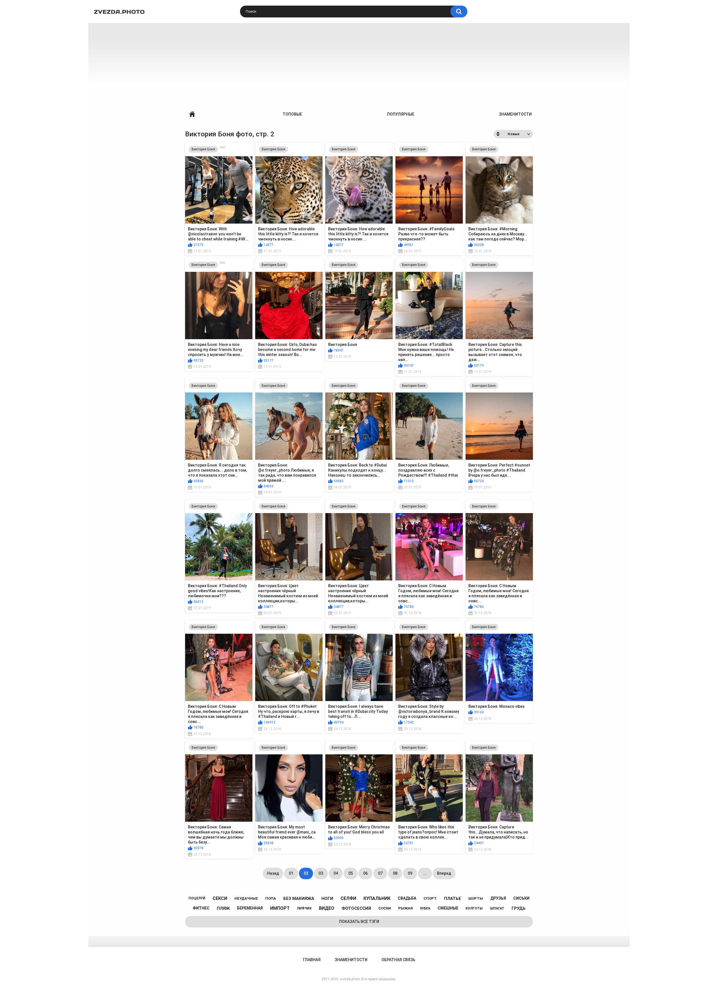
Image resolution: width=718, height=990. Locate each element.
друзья (498, 898)
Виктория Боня (203, 149)
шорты (475, 898)
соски (384, 908)
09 (410, 873)
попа (270, 898)
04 (335, 873)
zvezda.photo (349, 979)
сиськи (521, 898)
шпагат (497, 908)
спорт (430, 898)
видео (326, 908)
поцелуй (196, 898)
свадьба (407, 898)
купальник (376, 898)
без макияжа (298, 898)
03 (321, 873)
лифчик (304, 908)
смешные (448, 908)
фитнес (201, 908)
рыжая (405, 908)
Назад (273, 873)
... (425, 873)
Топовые (292, 114)
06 (365, 873)
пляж (223, 908)
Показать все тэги (359, 921)
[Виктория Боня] (222, 147)
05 (350, 873)
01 (291, 873)
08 (395, 873)
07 (380, 873)
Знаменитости (515, 114)
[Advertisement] (359, 65)
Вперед (444, 873)
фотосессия (356, 908)
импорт (280, 908)
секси (220, 898)
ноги (327, 898)
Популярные (400, 114)
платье (452, 898)
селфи (348, 898)
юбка (425, 908)
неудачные (246, 898)
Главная (192, 114)
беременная (250, 908)
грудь (519, 908)
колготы (474, 908)
